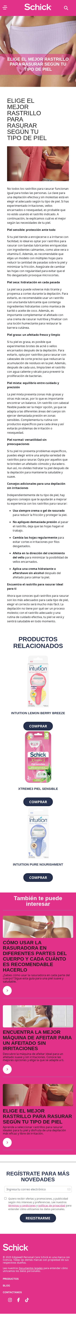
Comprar (38, 726)
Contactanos (12, 1292)
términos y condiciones (22, 1205)
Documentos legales (31, 1268)
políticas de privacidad (51, 1205)
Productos (11, 1278)
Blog (6, 1285)
